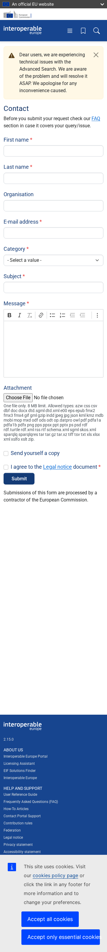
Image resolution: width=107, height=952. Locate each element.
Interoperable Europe (20, 778)
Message (15, 303)
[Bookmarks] (83, 30)
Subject (12, 276)
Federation (12, 830)
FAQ (96, 118)
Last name (16, 167)
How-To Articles (16, 809)
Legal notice (57, 467)
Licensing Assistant (19, 763)
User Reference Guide (20, 794)
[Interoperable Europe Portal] (23, 30)
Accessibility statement (22, 852)
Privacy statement (18, 845)
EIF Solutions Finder (20, 771)
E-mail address (21, 222)
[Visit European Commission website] (18, 14)
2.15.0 (9, 739)
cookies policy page (55, 875)
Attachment (18, 388)
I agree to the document (54, 467)
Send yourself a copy (35, 453)
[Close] (96, 55)
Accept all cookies (50, 919)
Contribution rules (18, 823)
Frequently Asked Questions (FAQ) (31, 802)
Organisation (19, 194)
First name (16, 140)
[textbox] (53, 349)
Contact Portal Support (22, 816)
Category (14, 249)
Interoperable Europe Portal (26, 756)
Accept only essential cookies (63, 937)
